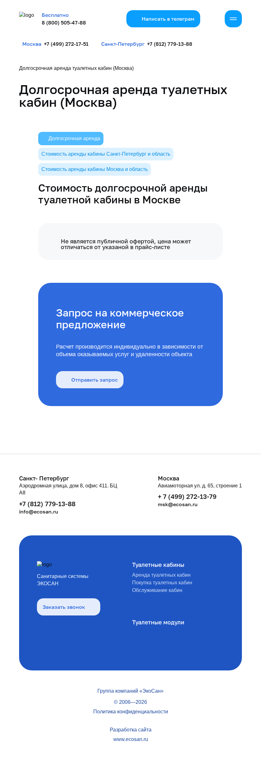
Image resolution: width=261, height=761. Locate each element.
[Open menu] (233, 18)
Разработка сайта (131, 729)
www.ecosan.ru (130, 739)
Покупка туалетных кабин (162, 582)
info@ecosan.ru (38, 511)
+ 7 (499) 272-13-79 (187, 496)
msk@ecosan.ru (178, 504)
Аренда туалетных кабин (161, 575)
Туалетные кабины (158, 564)
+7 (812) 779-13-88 (169, 43)
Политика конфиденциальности (130, 711)
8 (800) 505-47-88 (64, 22)
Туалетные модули (158, 622)
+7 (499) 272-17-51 (66, 43)
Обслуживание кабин (157, 590)
